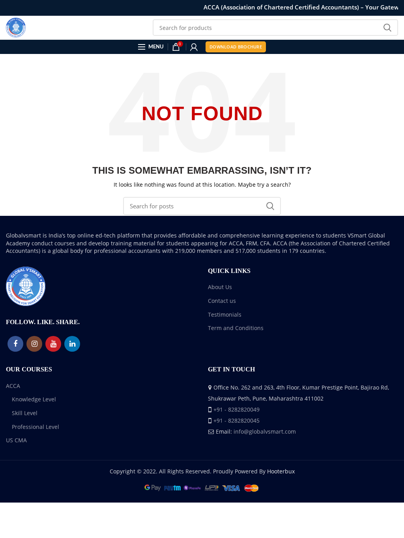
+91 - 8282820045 (236, 420)
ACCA (13, 386)
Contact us (222, 300)
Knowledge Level (34, 399)
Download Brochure (235, 47)
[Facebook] (15, 344)
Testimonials (224, 314)
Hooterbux (281, 471)
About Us (220, 287)
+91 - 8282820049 (236, 409)
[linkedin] (72, 344)
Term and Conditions (236, 328)
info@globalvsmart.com (265, 431)
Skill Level (24, 413)
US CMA (16, 440)
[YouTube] (53, 344)
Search (387, 27)
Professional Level (35, 426)
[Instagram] (34, 344)
